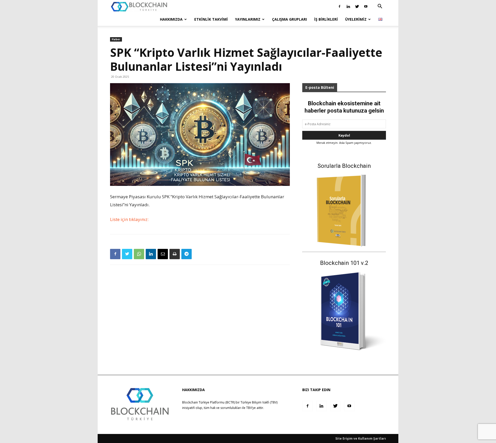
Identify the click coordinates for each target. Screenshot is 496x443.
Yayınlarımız (247, 19)
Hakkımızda (171, 19)
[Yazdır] (174, 254)
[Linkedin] (348, 6)
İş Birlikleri (326, 19)
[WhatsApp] (139, 254)
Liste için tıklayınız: (129, 219)
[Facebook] (339, 6)
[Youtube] (366, 6)
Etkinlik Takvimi (211, 19)
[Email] (163, 254)
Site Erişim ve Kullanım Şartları (360, 438)
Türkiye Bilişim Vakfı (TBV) (259, 402)
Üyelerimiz (356, 19)
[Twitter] (357, 6)
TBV (249, 408)
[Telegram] (186, 254)
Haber (116, 39)
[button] (380, 6)
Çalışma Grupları (289, 19)
